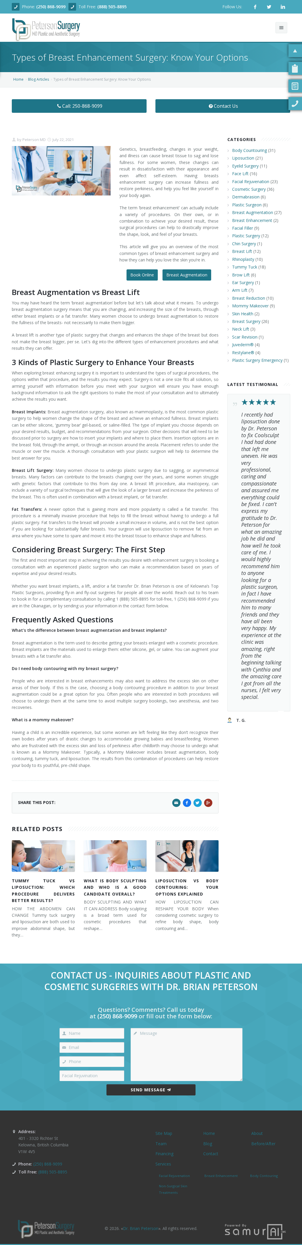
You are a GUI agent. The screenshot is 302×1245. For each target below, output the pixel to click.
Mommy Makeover (250, 306)
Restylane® (243, 352)
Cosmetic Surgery (249, 189)
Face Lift (240, 173)
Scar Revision (244, 337)
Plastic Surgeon (247, 205)
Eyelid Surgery (245, 166)
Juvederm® (243, 344)
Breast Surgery (246, 321)
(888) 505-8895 (112, 6)
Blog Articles (38, 79)
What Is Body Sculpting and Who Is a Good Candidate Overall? (115, 887)
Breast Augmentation (186, 275)
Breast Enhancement (252, 220)
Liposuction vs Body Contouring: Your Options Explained (187, 887)
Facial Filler (242, 228)
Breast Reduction (248, 298)
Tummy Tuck (244, 267)
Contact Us (226, 106)
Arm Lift (239, 290)
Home (18, 79)
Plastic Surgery (246, 235)
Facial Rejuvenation (250, 181)
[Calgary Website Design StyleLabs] (255, 1231)
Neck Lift (240, 329)
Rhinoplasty (243, 259)
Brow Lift (241, 275)
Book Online (142, 275)
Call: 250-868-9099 (82, 106)
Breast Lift (242, 251)
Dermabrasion (246, 197)
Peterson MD (34, 139)
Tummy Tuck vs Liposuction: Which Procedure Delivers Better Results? (43, 890)
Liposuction (243, 158)
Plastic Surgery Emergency (257, 360)
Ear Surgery (243, 282)
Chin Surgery (244, 243)
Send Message (148, 1090)
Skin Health (242, 313)
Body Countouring (249, 150)
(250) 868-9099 (50, 6)
